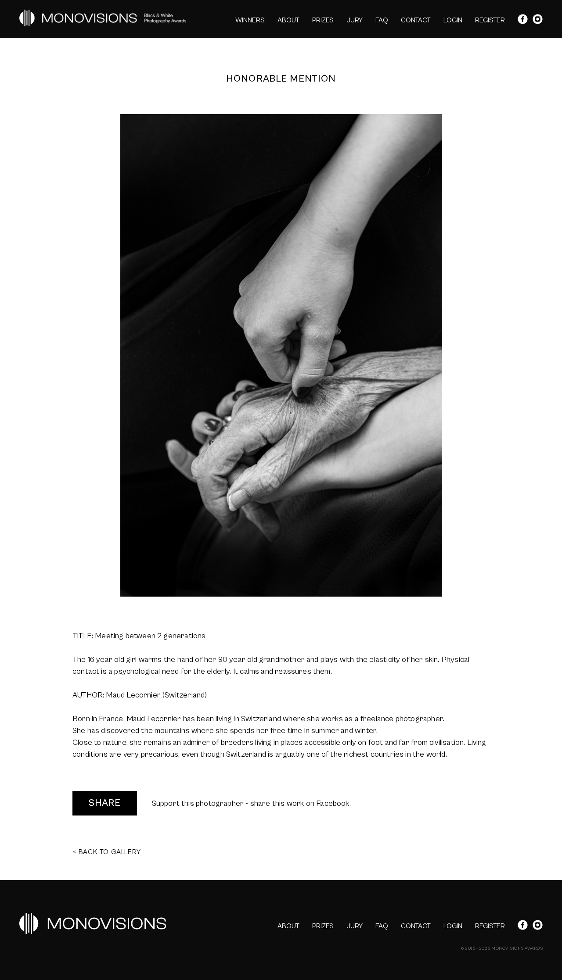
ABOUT (288, 20)
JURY (354, 20)
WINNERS (250, 20)
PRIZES (323, 20)
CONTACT (416, 20)
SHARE (104, 803)
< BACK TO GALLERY (106, 852)
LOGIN (452, 20)
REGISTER (490, 20)
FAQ (381, 20)
